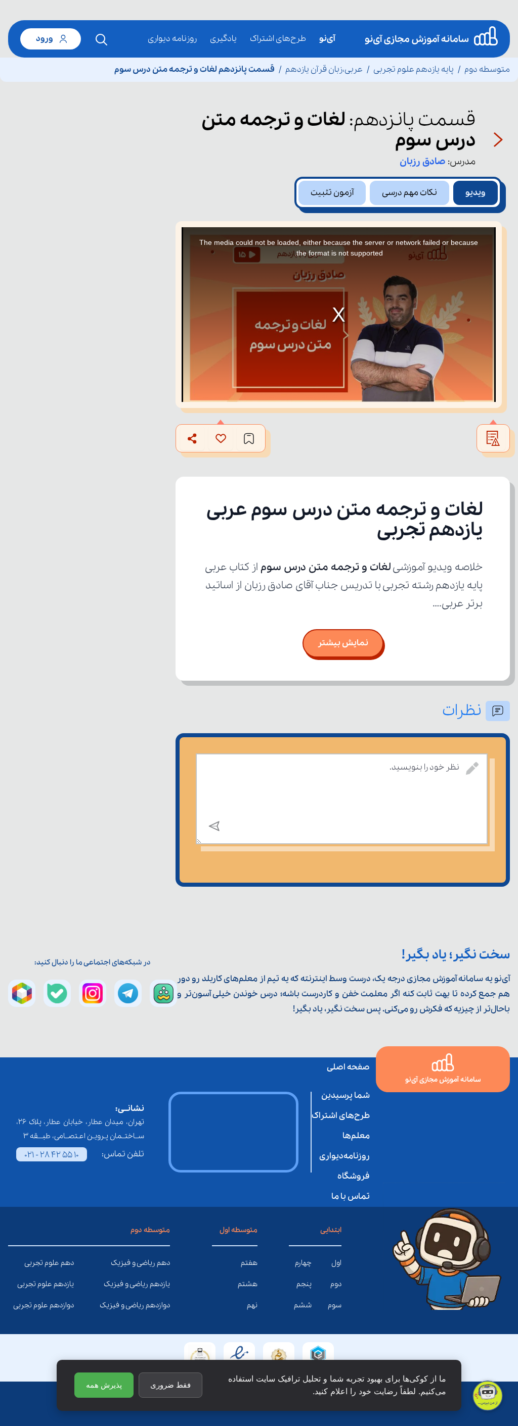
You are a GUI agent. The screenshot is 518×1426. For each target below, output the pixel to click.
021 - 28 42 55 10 (51, 1155)
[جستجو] (101, 40)
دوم (335, 1284)
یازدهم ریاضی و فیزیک (162, 1284)
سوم (334, 1305)
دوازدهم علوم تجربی (66, 1305)
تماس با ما (350, 1196)
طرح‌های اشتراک (278, 38)
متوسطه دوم (487, 69)
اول (336, 1263)
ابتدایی (330, 1230)
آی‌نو (327, 38)
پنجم (304, 1284)
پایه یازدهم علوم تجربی (413, 69)
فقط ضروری (170, 1385)
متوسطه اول (238, 1230)
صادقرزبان (423, 161)
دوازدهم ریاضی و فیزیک (162, 1305)
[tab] (475, 193)
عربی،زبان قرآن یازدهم (324, 69)
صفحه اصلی (348, 1067)
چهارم (303, 1263)
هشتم (247, 1284)
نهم (252, 1305)
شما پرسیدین (345, 1095)
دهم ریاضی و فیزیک (162, 1263)
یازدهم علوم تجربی (66, 1284)
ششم (303, 1305)
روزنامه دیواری (172, 38)
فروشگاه (353, 1176)
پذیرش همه (104, 1385)
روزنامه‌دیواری (344, 1156)
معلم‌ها (356, 1136)
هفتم (249, 1263)
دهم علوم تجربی (66, 1263)
